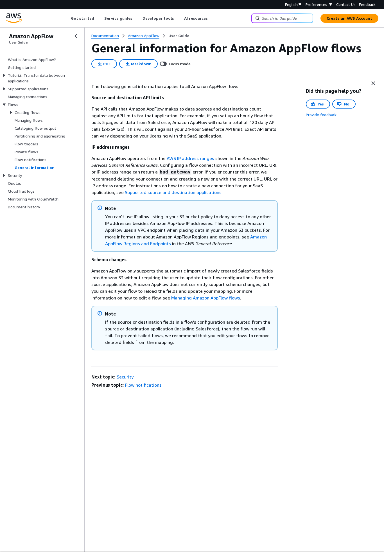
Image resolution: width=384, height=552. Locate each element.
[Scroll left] (66, 18)
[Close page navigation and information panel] (373, 83)
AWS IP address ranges (190, 158)
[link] (178, 36)
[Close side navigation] (76, 35)
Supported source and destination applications (173, 192)
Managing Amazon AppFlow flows (205, 298)
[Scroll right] (212, 18)
